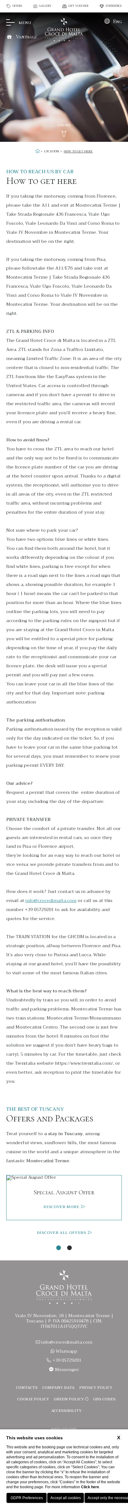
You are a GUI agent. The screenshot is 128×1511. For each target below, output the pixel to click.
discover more (61, 1207)
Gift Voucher (78, 6)
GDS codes (104, 1399)
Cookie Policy (33, 1399)
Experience (114, 6)
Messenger (66, 1370)
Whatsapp (65, 1351)
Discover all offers (62, 1233)
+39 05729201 (66, 1360)
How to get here (78, 151)
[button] (58, 1247)
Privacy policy (95, 1387)
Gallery (45, 6)
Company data (58, 1387)
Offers (17, 6)
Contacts (27, 1387)
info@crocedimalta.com (50, 900)
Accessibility (66, 1410)
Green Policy (69, 1399)
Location (51, 151)
